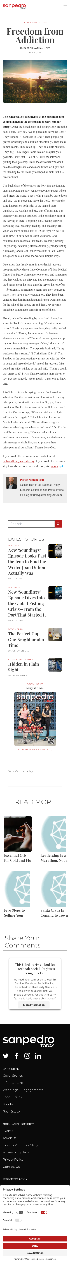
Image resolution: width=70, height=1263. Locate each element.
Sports (8, 1104)
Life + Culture (13, 1083)
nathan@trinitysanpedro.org (18, 461)
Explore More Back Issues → (35, 749)
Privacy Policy (13, 1159)
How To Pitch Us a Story (20, 1145)
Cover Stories (13, 1075)
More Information (34, 1004)
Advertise (10, 1138)
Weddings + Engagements (23, 1090)
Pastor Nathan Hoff (37, 48)
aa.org (54, 466)
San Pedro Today (20, 771)
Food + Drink (12, 1097)
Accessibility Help (16, 1152)
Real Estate (11, 1111)
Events (8, 1131)
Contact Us (11, 1166)
